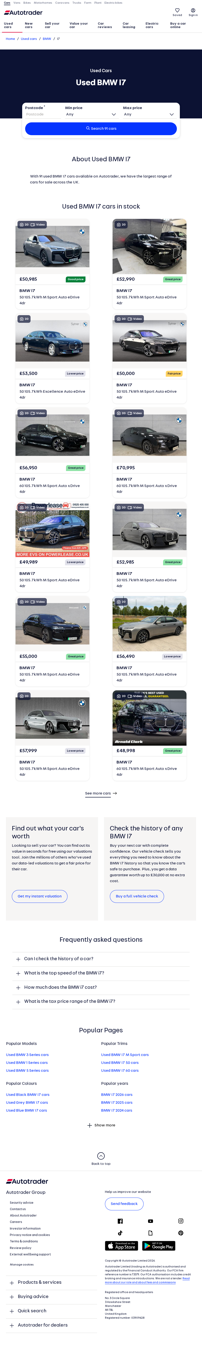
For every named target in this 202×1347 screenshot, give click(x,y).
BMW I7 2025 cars (117, 1103)
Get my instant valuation (40, 896)
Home (10, 39)
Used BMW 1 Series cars (27, 1063)
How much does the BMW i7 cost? (60, 987)
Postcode (34, 108)
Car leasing (129, 25)
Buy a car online (178, 25)
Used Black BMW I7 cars (28, 1095)
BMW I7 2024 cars (116, 1111)
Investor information (25, 1228)
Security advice (22, 1202)
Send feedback (124, 1204)
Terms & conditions (24, 1241)
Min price (74, 108)
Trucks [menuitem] (76, 2)
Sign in (193, 15)
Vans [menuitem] (16, 2)
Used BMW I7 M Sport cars (125, 1055)
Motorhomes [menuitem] (43, 2)
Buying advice (33, 1297)
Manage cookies (22, 1264)
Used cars (8, 25)
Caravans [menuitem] (62, 2)
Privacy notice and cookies (30, 1235)
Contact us (18, 1209)
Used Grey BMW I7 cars (27, 1103)
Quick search (32, 1311)
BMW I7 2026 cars (117, 1095)
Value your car (78, 25)
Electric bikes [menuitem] (113, 2)
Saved (177, 15)
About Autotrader (23, 1215)
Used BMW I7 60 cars (120, 1071)
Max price (132, 108)
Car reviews (105, 25)
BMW (47, 39)
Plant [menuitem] (97, 2)
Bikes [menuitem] (27, 2)
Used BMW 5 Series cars (27, 1071)
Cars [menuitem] (7, 2)
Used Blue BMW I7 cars (26, 1111)
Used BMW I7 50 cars (120, 1063)
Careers (16, 1222)
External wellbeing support (30, 1254)
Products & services (40, 1282)
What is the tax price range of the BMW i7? (69, 1001)
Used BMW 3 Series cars (27, 1055)
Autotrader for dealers (43, 1325)
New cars (29, 25)
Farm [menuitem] (87, 2)
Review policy (21, 1248)
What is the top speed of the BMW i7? (64, 973)
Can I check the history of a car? (58, 959)
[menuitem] (12, 25)
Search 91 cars (104, 129)
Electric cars (152, 25)
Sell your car (52, 25)
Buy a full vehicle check (137, 896)
